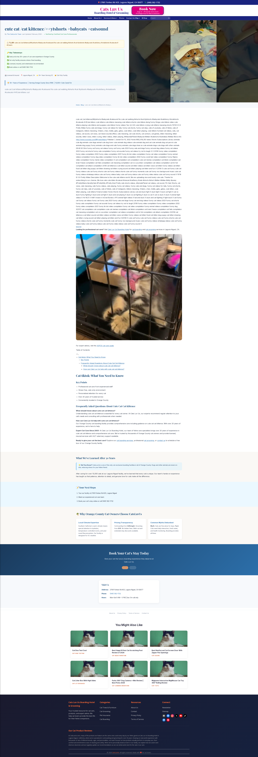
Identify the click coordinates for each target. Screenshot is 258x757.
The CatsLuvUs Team (14, 34)
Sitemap (165, 711)
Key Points (85, 360)
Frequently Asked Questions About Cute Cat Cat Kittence (102, 363)
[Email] (163, 715)
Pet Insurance (105, 715)
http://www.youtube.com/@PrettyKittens (91, 140)
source (78, 227)
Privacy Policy (121, 613)
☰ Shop (144, 18)
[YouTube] (180, 715)
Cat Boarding (105, 719)
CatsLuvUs (115, 752)
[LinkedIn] (163, 720)
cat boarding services (125, 440)
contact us (161, 440)
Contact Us (145, 613)
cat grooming (151, 229)
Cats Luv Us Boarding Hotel (118, 229)
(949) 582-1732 (153, 2)
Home (90, 18)
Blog (82, 105)
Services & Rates (110, 18)
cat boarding (137, 229)
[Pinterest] (168, 720)
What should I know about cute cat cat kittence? (101, 366)
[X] (176, 715)
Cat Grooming (105, 711)
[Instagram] (172, 715)
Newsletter (166, 707)
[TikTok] (185, 715)
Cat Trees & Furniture (108, 707)
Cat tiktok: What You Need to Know (92, 357)
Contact (134, 711)
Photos (121, 18)
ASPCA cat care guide (105, 346)
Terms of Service (134, 613)
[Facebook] (168, 715)
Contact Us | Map (133, 18)
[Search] (169, 18)
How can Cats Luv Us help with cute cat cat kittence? (103, 369)
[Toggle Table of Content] (77, 355)
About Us (98, 18)
